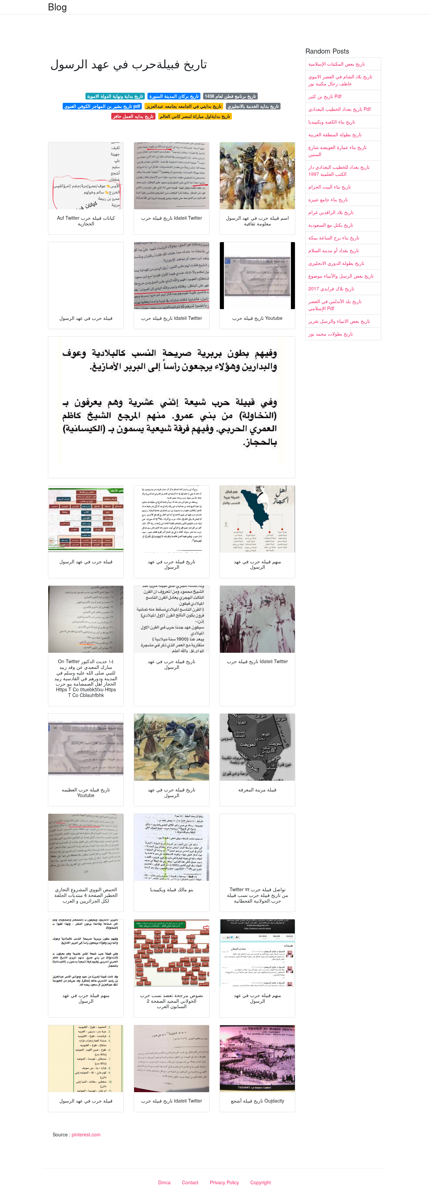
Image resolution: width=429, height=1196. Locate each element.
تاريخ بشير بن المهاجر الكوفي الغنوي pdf (102, 106)
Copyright (260, 1182)
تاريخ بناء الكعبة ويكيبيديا (331, 121)
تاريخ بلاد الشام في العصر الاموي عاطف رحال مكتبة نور (340, 80)
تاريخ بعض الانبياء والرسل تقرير (339, 321)
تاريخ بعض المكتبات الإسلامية (336, 63)
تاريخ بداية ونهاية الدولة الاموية (115, 96)
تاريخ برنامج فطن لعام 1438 (230, 96)
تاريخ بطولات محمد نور (330, 333)
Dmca (164, 1182)
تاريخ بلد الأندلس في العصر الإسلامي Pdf (335, 304)
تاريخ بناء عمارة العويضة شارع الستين (337, 150)
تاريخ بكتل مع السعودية (330, 224)
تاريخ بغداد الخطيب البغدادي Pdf (339, 108)
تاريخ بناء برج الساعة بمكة (333, 237)
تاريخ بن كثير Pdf (325, 96)
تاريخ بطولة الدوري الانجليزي (336, 263)
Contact (190, 1182)
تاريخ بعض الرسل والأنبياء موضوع (341, 275)
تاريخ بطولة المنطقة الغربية (335, 134)
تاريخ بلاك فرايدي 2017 (331, 288)
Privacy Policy (224, 1182)
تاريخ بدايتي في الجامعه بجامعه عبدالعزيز (184, 106)
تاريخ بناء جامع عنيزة (328, 199)
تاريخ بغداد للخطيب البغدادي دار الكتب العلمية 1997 (339, 170)
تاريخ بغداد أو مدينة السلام (333, 250)
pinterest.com (86, 1134)
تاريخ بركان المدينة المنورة (174, 96)
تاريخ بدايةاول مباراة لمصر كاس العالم (195, 116)
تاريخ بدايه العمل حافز (133, 116)
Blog (57, 6)
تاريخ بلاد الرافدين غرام (331, 212)
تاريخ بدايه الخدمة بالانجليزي (253, 106)
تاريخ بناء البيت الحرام (329, 186)
